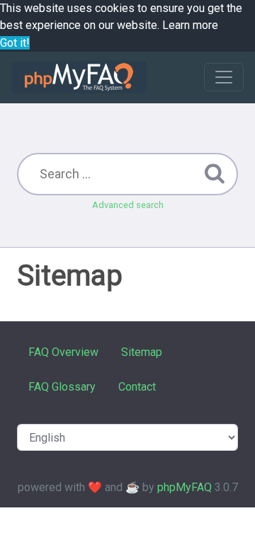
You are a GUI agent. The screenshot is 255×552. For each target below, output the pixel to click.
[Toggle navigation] (224, 77)
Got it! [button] (15, 43)
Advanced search (128, 205)
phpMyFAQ (184, 487)
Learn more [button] (190, 25)
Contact (137, 386)
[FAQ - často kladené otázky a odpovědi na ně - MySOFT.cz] (79, 77)
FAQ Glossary (62, 386)
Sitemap (141, 352)
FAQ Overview (63, 352)
